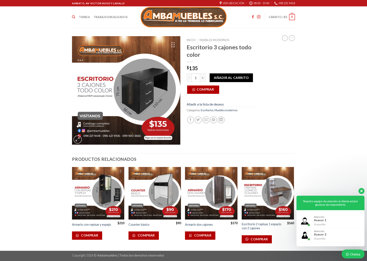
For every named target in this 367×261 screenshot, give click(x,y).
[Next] (294, 208)
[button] (205, 91)
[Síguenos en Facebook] (253, 17)
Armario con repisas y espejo (91, 224)
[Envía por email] (205, 119)
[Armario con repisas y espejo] (98, 193)
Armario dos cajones (199, 224)
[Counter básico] (154, 193)
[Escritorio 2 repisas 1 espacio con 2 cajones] (268, 193)
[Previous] (72, 208)
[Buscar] (73, 17)
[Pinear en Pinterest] (213, 119)
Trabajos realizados (111, 17)
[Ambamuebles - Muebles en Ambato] (183, 17)
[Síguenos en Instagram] (258, 17)
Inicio (191, 40)
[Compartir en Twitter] (198, 119)
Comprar (205, 89)
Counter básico (139, 224)
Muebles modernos (214, 40)
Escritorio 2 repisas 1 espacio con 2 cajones (261, 226)
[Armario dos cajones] (211, 193)
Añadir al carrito (231, 78)
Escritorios (207, 110)
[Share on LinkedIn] (221, 119)
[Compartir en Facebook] (190, 119)
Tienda (84, 17)
